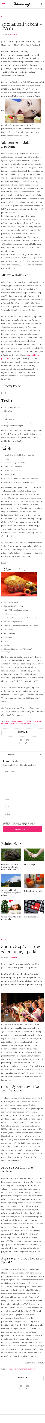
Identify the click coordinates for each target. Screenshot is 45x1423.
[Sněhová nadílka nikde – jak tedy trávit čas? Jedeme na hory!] (11, 880)
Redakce (13, 34)
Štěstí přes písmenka (31, 917)
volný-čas (22, 723)
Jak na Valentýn (29, 864)
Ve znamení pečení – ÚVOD (21, 26)
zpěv (34, 1369)
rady (40, 721)
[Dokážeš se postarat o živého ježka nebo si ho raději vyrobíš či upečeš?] (11, 855)
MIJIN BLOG (21, 721)
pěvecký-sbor (26, 1369)
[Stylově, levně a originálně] (34, 881)
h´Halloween (11, 721)
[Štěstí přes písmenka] (34, 906)
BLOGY (3, 17)
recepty (4, 723)
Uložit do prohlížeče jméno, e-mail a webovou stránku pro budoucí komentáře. (21, 823)
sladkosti (13, 723)
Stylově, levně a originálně (33, 891)
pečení (28, 721)
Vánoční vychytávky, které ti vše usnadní (11, 918)
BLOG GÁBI (9, 1369)
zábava (29, 723)
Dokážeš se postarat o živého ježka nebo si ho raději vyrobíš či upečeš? (10, 866)
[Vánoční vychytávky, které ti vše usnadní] (11, 906)
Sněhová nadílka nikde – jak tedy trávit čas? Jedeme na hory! (11, 892)
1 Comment (11, 754)
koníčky (17, 1369)
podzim (35, 721)
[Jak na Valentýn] (34, 855)
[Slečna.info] (22, 4)
